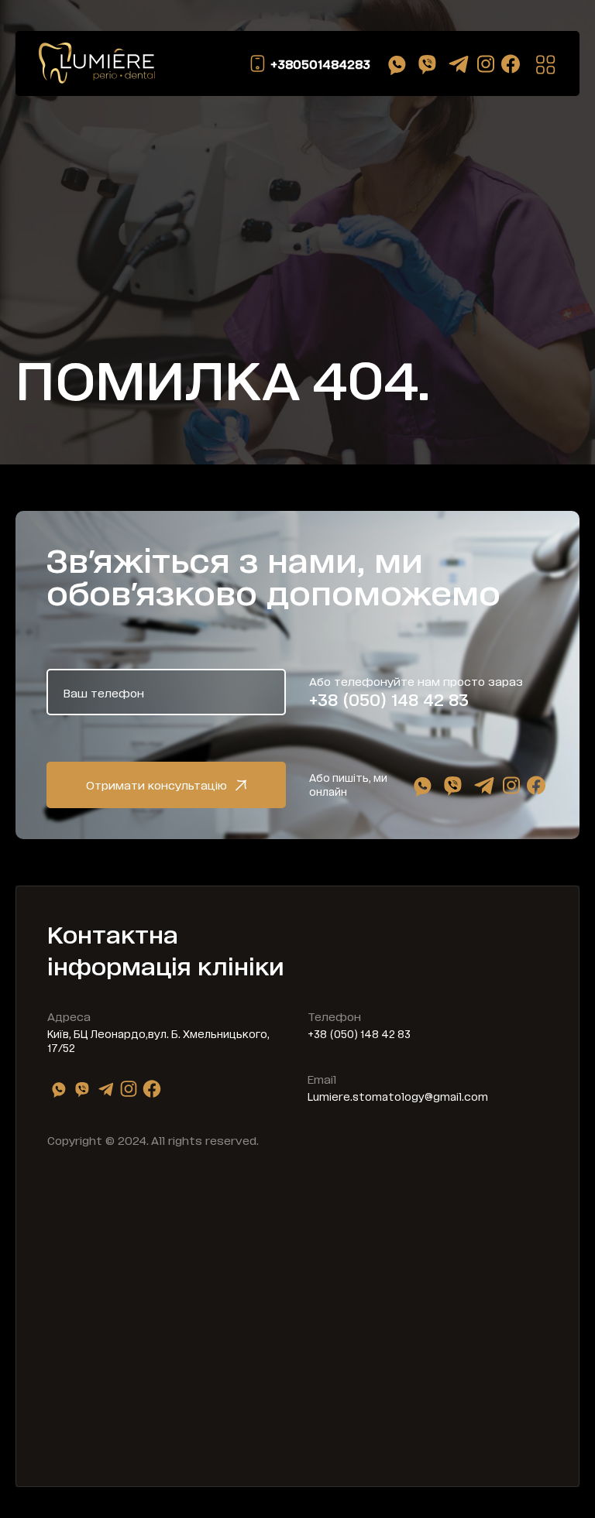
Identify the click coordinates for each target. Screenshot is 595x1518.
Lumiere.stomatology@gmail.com (398, 1096)
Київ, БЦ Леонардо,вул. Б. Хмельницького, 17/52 (158, 1040)
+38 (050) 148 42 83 (389, 699)
